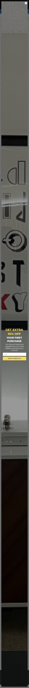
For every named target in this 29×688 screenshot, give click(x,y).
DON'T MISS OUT (14, 358)
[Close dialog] (26, 3)
